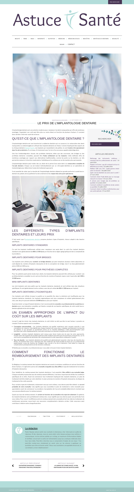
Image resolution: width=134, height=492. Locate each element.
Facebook (32, 416)
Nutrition (51, 38)
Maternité (41, 38)
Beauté (17, 38)
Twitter (46, 416)
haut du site (110, 490)
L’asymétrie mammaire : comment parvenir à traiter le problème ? (30, 465)
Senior (62, 44)
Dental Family (29, 148)
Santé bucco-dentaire (101, 38)
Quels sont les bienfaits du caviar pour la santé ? (104, 173)
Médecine (61, 38)
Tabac (25, 38)
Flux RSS (37, 490)
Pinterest (61, 416)
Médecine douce (74, 38)
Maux (32, 38)
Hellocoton (77, 416)
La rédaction (31, 428)
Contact (71, 44)
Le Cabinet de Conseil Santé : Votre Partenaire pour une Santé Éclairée (66, 465)
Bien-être (86, 38)
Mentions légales (47, 490)
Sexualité (115, 38)
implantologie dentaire (32, 239)
